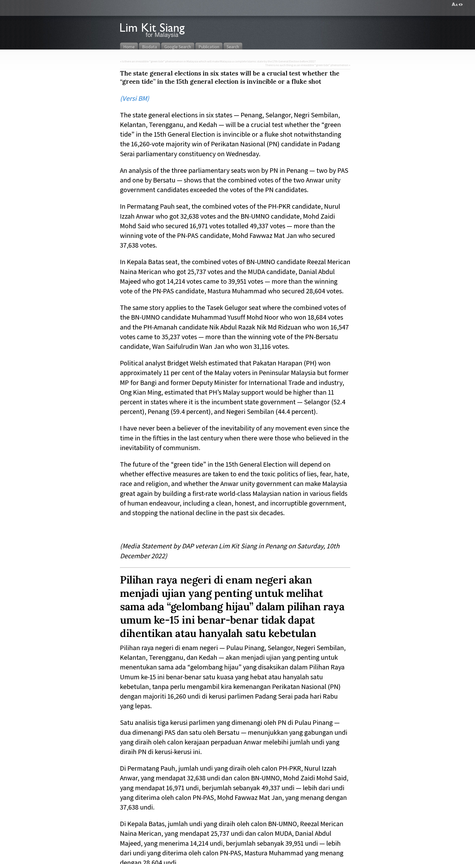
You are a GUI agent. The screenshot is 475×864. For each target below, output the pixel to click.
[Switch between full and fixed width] (461, 4)
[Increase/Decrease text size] (455, 4)
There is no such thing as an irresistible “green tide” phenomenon (306, 65)
